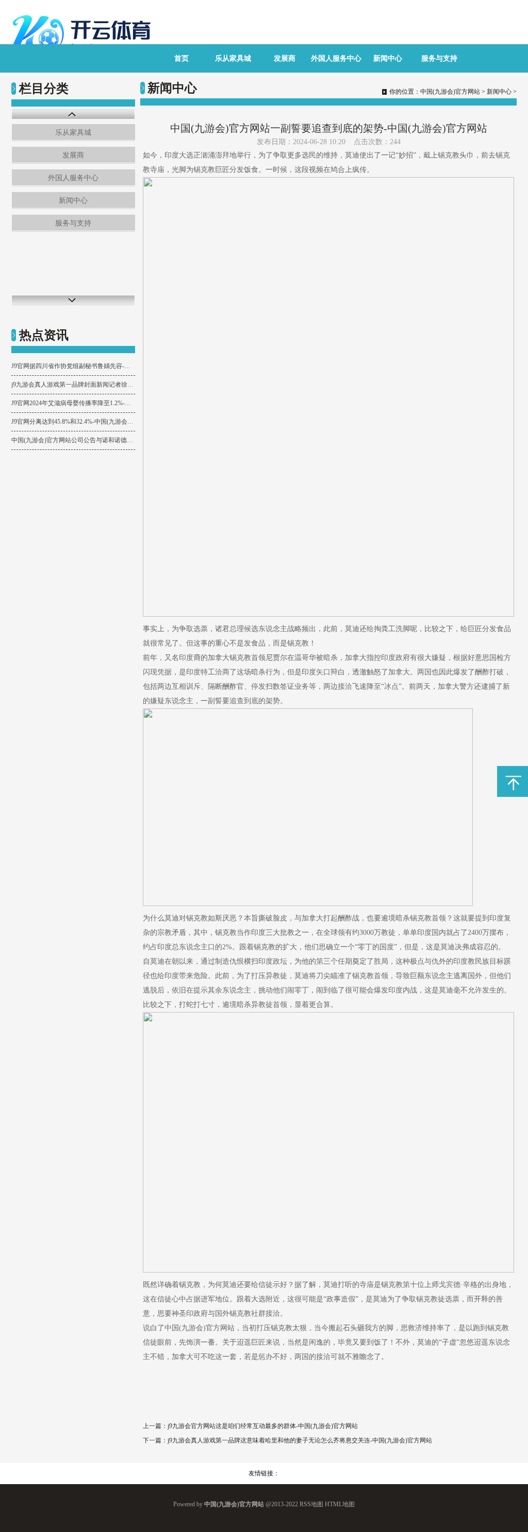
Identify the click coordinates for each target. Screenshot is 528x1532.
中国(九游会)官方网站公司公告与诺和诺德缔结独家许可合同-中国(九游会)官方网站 (73, 440)
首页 (181, 58)
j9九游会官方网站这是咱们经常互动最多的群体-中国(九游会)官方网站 (263, 1426)
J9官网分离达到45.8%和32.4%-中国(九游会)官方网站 (73, 421)
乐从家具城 (233, 58)
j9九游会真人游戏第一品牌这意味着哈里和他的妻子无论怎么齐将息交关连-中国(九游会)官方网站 (300, 1440)
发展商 (284, 58)
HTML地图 (340, 1504)
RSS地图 (311, 1504)
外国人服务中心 (336, 58)
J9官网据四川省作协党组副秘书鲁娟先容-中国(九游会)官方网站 (73, 366)
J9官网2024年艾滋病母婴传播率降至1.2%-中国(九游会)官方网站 (73, 403)
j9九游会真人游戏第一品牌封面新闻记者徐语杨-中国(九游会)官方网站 (73, 384)
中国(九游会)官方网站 (450, 91)
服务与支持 (439, 58)
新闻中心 (387, 58)
